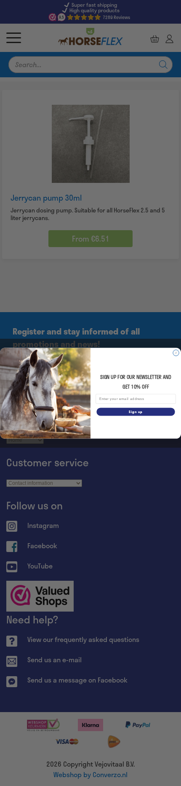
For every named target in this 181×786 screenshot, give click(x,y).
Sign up (135, 411)
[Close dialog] (176, 353)
